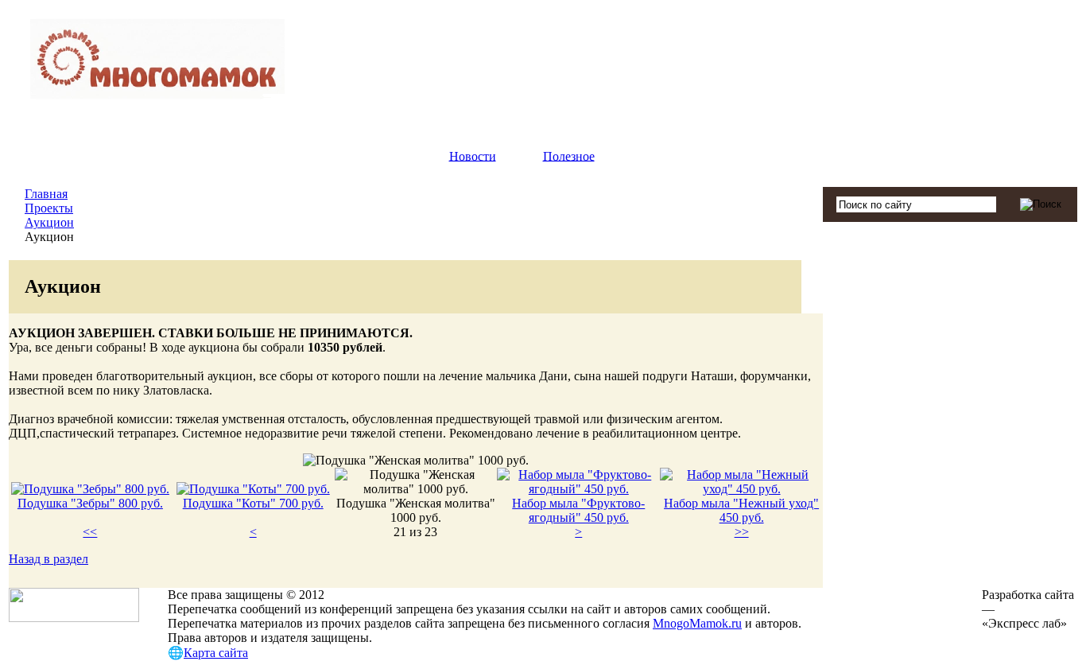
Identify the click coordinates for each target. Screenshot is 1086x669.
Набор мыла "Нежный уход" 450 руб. (741, 510)
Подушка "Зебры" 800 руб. (90, 503)
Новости (472, 155)
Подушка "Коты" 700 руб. (253, 503)
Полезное (569, 155)
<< (90, 532)
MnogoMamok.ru (697, 623)
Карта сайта (216, 652)
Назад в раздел (48, 559)
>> (742, 532)
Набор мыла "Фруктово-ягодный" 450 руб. (578, 510)
